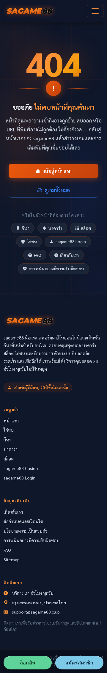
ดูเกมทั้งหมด (57, 190)
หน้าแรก (11, 420)
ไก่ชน (32, 241)
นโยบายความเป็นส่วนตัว (25, 531)
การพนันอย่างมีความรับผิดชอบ (56, 268)
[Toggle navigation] (95, 11)
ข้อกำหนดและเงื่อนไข (23, 521)
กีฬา (25, 228)
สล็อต (86, 228)
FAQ (37, 255)
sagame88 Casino (21, 468)
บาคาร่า (55, 228)
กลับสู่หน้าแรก (57, 171)
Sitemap (12, 559)
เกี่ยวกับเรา (69, 255)
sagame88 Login (71, 241)
